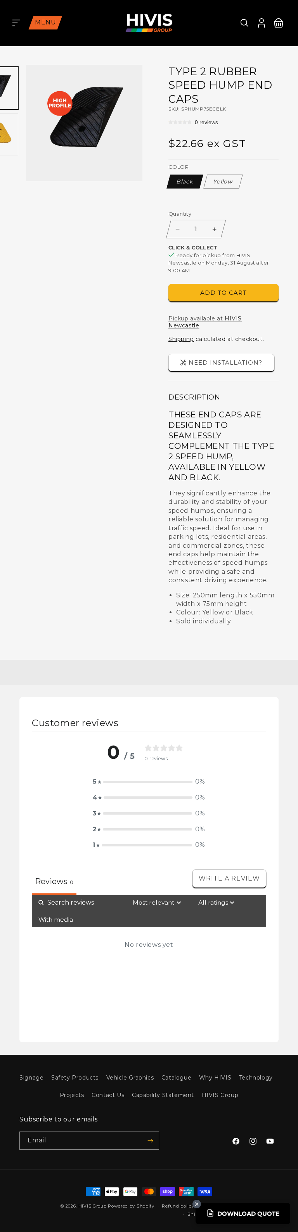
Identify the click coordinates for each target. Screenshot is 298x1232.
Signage (31, 1077)
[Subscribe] (150, 1141)
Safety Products (75, 1077)
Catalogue (176, 1077)
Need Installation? (225, 362)
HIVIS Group (220, 1095)
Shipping (181, 339)
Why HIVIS (215, 1077)
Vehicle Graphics (130, 1077)
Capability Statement (163, 1095)
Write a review (229, 878)
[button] (16, 22)
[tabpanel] (149, 962)
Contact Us (108, 1095)
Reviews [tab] (54, 881)
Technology (256, 1077)
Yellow (223, 181)
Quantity (179, 214)
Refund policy (178, 1206)
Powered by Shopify (131, 1206)
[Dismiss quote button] (196, 1204)
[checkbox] (55, 920)
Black (185, 181)
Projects (72, 1095)
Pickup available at (205, 322)
